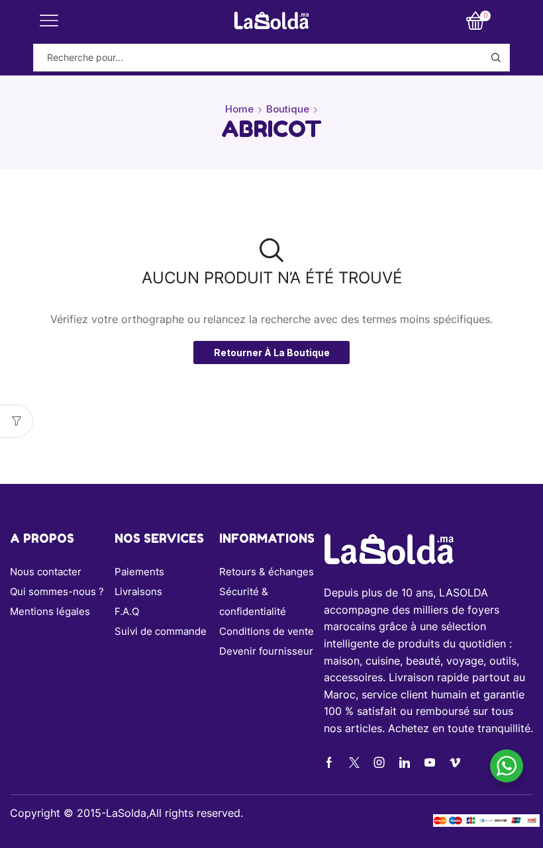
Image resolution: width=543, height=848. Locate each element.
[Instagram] (379, 762)
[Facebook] (329, 762)
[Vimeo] (455, 762)
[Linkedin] (404, 762)
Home (239, 109)
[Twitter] (354, 762)
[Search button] (496, 57)
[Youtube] (429, 762)
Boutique (287, 109)
